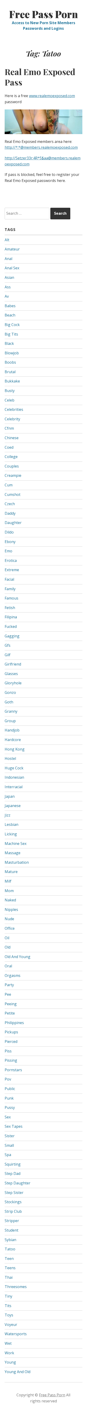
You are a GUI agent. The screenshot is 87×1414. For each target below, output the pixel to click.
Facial (9, 579)
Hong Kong (15, 749)
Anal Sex (12, 267)
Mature (11, 871)
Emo (8, 551)
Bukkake (12, 381)
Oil (7, 937)
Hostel (10, 758)
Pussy (10, 1107)
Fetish (10, 607)
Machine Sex (15, 843)
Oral (8, 966)
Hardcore (13, 739)
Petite (10, 1013)
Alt (7, 239)
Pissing (11, 1060)
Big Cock (12, 324)
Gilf (7, 654)
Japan (10, 796)
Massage (12, 852)
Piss (8, 1051)
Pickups (11, 1032)
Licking (11, 834)
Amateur (12, 249)
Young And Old (17, 1371)
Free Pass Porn (43, 14)
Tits (8, 1305)
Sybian (10, 1239)
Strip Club (13, 1211)
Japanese (13, 805)
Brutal (10, 371)
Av (7, 296)
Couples (12, 466)
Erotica (11, 560)
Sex (8, 1117)
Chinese (12, 437)
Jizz (7, 815)
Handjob (12, 730)
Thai (9, 1277)
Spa (8, 1154)
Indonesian (14, 777)
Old (7, 947)
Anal (8, 258)
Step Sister (14, 1192)
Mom (9, 890)
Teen (9, 1258)
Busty (10, 390)
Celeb (9, 400)
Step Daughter (17, 1183)
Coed (9, 447)
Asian (9, 277)
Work (9, 1352)
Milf (8, 881)
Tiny (8, 1296)
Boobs (10, 362)
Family (10, 588)
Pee (8, 994)
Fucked (11, 626)
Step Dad (12, 1173)
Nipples (11, 909)
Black (9, 343)
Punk (9, 1098)
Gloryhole (13, 683)
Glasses (11, 673)
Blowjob (12, 353)
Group (10, 720)
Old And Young (17, 956)
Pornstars (13, 1069)
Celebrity (12, 419)
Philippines (14, 1022)
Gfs (7, 645)
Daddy (10, 513)
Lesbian (11, 824)
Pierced (11, 1041)
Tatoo (10, 1249)
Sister (10, 1135)
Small (9, 1145)
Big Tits (11, 334)
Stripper (12, 1220)
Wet (8, 1343)
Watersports (16, 1333)
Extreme (12, 569)
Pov (8, 1079)
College (11, 456)
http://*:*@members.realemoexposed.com (41, 147)
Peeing (11, 1003)
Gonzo (10, 692)
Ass (8, 287)
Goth (9, 702)
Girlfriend (13, 664)
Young (10, 1362)
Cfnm (9, 428)
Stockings (13, 1201)
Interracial (14, 786)
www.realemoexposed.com (52, 95)
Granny (11, 711)
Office (10, 928)
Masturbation (17, 862)
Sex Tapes (14, 1126)
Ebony (10, 541)
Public (10, 1088)
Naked (10, 900)
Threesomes (16, 1286)
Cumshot (12, 494)
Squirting (13, 1164)
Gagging (12, 636)
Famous (11, 598)
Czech (10, 503)
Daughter (13, 522)
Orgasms (12, 975)
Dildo (9, 532)
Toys (9, 1315)
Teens (10, 1267)
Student (11, 1230)
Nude (9, 918)
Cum (9, 485)
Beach (10, 315)
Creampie (13, 475)
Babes (10, 305)
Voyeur (11, 1324)
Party (9, 984)
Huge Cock (14, 768)
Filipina (11, 617)
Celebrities (14, 409)
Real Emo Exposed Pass (40, 77)
